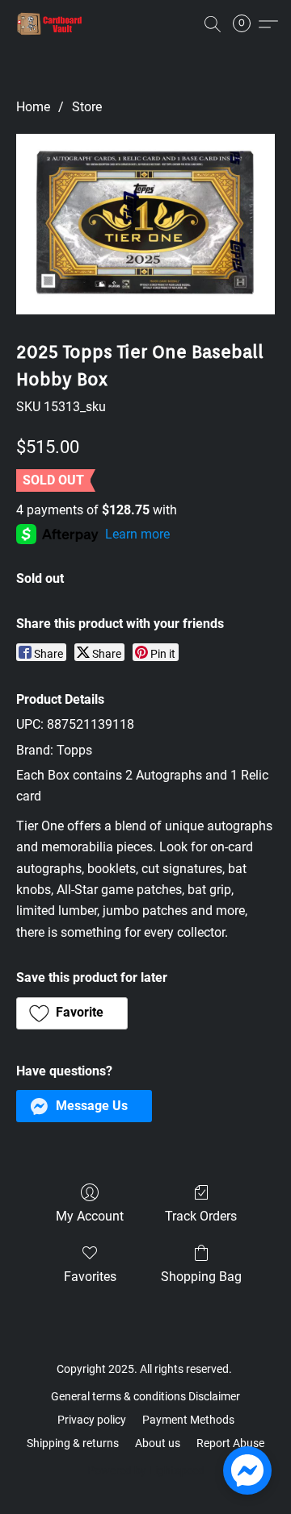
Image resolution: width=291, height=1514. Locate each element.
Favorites (90, 1276)
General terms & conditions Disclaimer (145, 1396)
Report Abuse (230, 1443)
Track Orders (201, 1216)
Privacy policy (91, 1419)
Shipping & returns (73, 1443)
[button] (52, 24)
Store (87, 106)
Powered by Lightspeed (146, 1470)
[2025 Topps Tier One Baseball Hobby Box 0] (145, 224)
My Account (90, 1216)
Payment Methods (188, 1419)
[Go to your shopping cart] (246, 24)
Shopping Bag (201, 1276)
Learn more (137, 534)
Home (33, 106)
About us (157, 1443)
